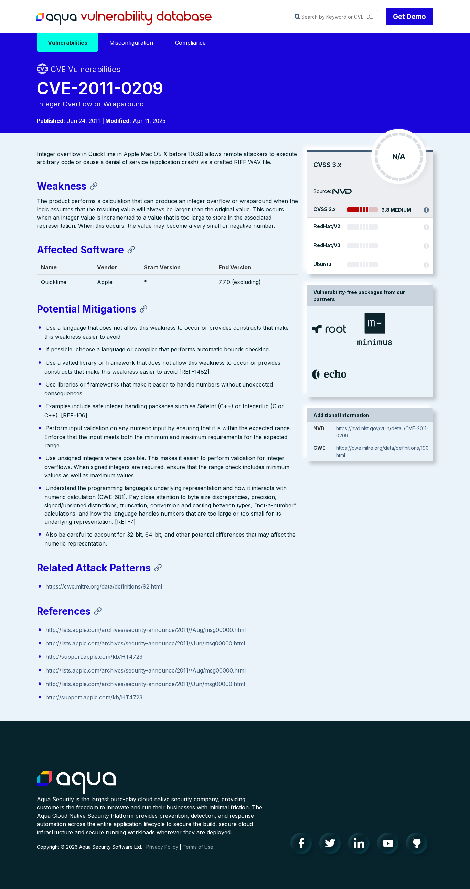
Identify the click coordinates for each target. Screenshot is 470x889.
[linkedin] (360, 844)
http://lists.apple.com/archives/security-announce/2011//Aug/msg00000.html (145, 629)
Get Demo (409, 16)
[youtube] (389, 844)
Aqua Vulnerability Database (124, 18)
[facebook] (303, 844)
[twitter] (332, 844)
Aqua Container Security (76, 783)
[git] (418, 844)
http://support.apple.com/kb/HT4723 (93, 656)
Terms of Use (198, 847)
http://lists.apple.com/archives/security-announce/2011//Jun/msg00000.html (145, 643)
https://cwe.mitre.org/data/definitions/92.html (103, 586)
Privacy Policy (162, 847)
